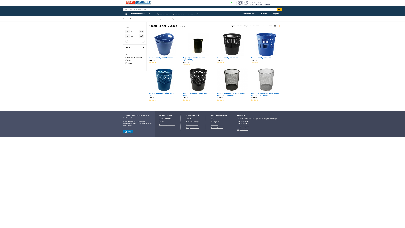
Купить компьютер (163, 14)
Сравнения (214, 125)
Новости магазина (192, 125)
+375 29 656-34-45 (243, 124)
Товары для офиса (135, 19)
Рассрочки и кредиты (193, 122)
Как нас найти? (193, 14)
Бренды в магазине (192, 128)
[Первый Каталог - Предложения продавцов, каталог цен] (128, 132)
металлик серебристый (134, 57)
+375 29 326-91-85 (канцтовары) (247, 2)
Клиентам (189, 119)
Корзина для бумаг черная (227, 58)
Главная (125, 19)
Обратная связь (242, 130)
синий (129, 60)
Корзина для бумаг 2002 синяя (161, 58)
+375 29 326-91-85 (243, 122)
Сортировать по (236, 26)
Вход (212, 119)
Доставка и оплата (179, 14)
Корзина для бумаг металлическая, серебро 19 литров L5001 (265, 94)
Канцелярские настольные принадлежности (156, 19)
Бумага (161, 122)
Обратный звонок (217, 128)
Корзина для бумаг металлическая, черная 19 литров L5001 (231, 94)
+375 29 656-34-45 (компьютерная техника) (252, 4)
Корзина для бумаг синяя (261, 58)
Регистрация (215, 122)
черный (129, 63)
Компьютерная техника (167, 125)
